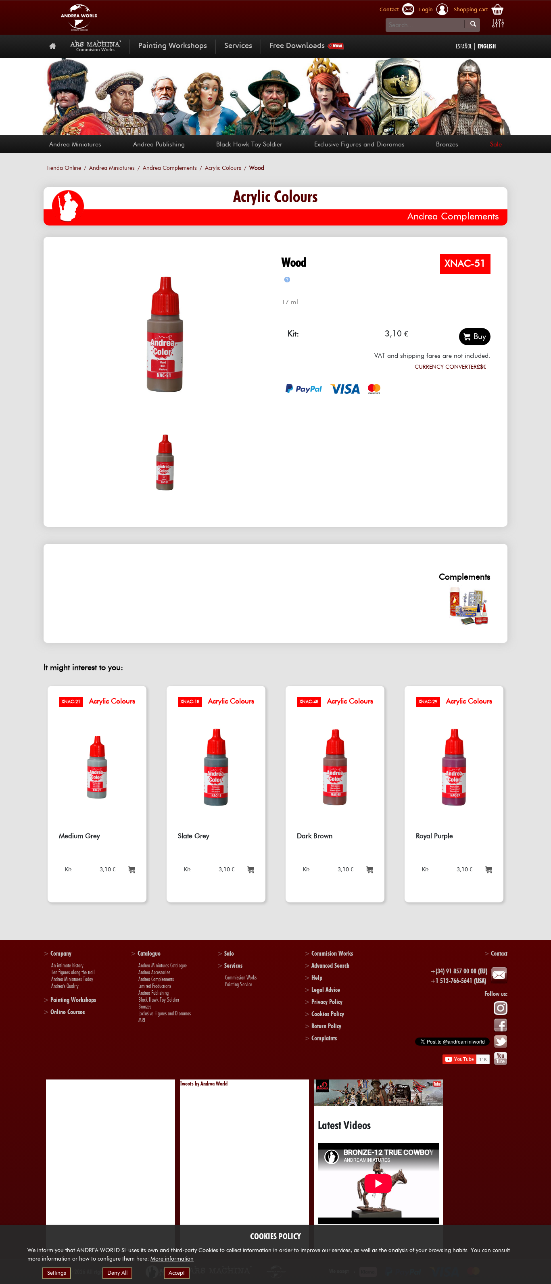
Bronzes (447, 144)
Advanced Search (330, 965)
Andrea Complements (170, 168)
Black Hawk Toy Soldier (249, 144)
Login (426, 10)
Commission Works (241, 977)
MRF (142, 1020)
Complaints (324, 1038)
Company (60, 953)
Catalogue (149, 953)
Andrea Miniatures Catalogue (162, 965)
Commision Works (332, 953)
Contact (389, 10)
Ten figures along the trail (73, 972)
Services (238, 46)
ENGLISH (487, 46)
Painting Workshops (172, 46)
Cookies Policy (327, 1014)
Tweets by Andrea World (203, 1083)
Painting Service (238, 984)
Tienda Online (63, 168)
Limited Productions (154, 986)
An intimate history (67, 965)
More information (172, 1259)
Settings (56, 1273)
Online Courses (67, 1012)
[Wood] (165, 334)
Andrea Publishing (159, 144)
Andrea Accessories (154, 972)
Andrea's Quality (65, 986)
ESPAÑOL (464, 46)
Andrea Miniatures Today (72, 979)
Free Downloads (297, 46)
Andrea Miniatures (75, 144)
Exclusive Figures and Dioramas (359, 144)
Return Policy (326, 1026)
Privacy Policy (326, 1002)
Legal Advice (325, 990)
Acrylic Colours (223, 168)
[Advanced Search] (498, 23)
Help (316, 977)
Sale (496, 144)
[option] (165, 334)
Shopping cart (471, 10)
